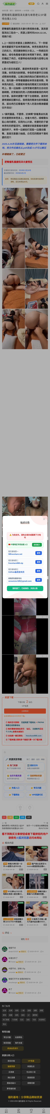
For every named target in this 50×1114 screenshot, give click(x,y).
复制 (38, 553)
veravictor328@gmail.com (20, 581)
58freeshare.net (15, 554)
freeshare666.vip (15, 563)
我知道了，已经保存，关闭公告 (25, 588)
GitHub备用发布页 (16, 572)
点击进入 (37, 545)
